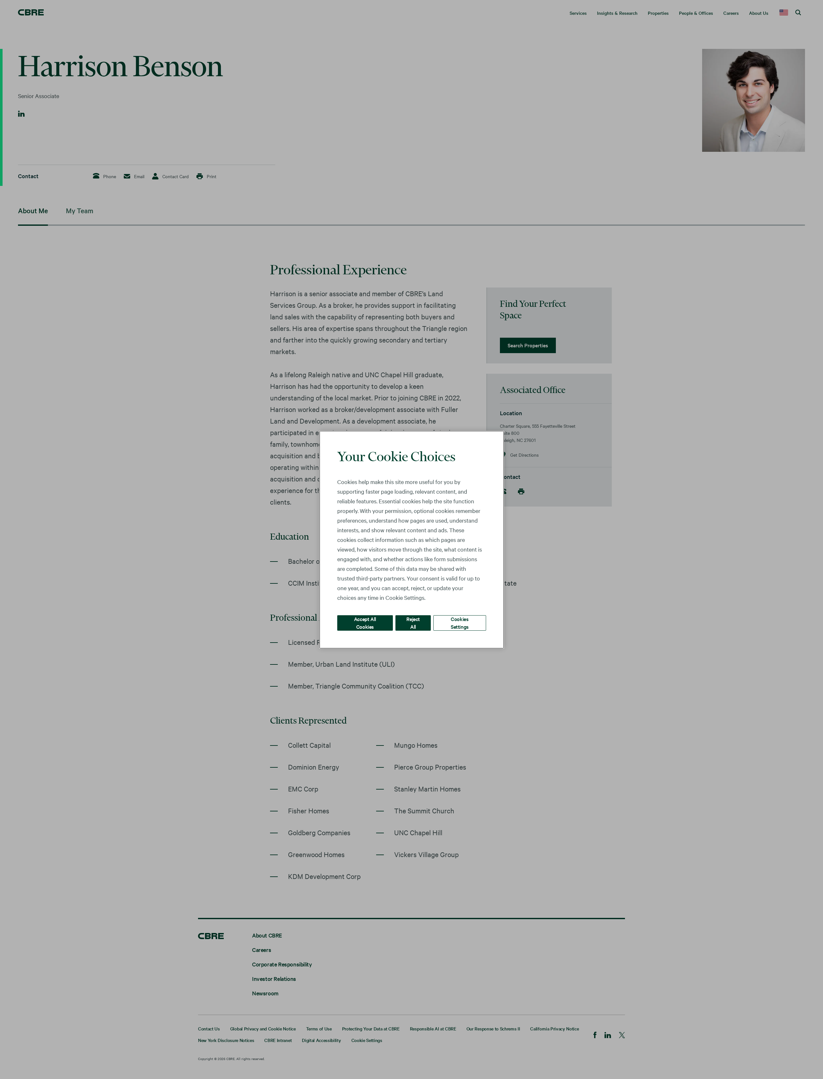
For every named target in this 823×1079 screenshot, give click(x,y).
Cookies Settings (460, 622)
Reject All (413, 622)
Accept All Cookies (365, 622)
